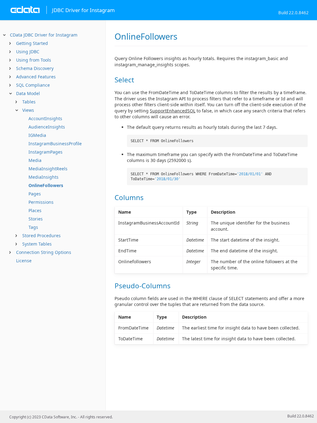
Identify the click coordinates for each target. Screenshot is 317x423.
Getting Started (32, 43)
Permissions (41, 202)
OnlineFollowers (45, 185)
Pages (34, 194)
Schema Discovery (35, 68)
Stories (35, 219)
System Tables (37, 244)
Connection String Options (43, 252)
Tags (33, 227)
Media (34, 160)
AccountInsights (45, 118)
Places (34, 210)
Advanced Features (36, 77)
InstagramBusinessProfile (55, 143)
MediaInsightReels (47, 169)
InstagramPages (45, 152)
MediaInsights (43, 177)
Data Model (28, 93)
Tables (29, 102)
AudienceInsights (46, 127)
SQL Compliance (33, 85)
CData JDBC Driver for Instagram (43, 35)
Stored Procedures (41, 235)
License (24, 261)
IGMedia (37, 135)
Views (28, 110)
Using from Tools (33, 60)
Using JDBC (27, 52)
